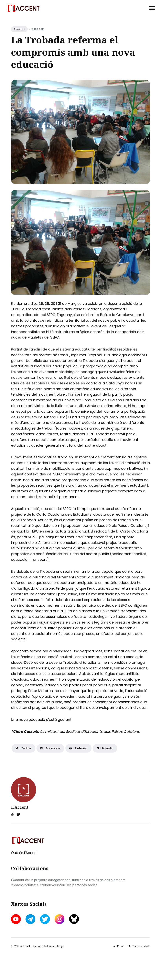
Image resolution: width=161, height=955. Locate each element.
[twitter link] (45, 919)
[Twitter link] (18, 814)
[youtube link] (16, 919)
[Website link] (12, 814)
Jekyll (60, 946)
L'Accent (19, 807)
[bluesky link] (74, 919)
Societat (19, 29)
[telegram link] (30, 919)
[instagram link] (59, 919)
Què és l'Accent (24, 852)
